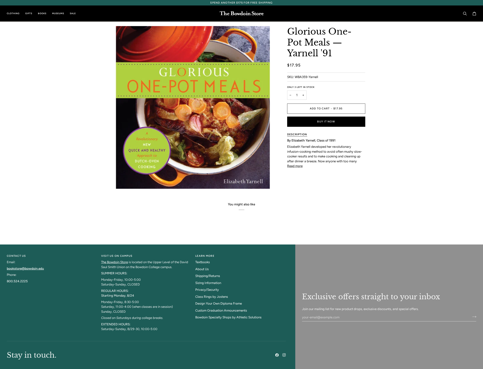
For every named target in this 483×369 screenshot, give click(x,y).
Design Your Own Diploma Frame (218, 303)
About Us (202, 269)
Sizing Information (208, 283)
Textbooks (202, 262)
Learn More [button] (204, 256)
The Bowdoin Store (114, 262)
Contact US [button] (16, 256)
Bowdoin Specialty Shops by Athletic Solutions (228, 317)
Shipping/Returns (207, 276)
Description (297, 134)
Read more (295, 166)
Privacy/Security (207, 290)
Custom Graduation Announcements (221, 310)
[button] (14, 13)
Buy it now (326, 121)
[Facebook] (277, 355)
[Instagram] (284, 355)
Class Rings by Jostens (211, 297)
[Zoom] (118, 181)
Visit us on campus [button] (117, 256)
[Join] (473, 317)
